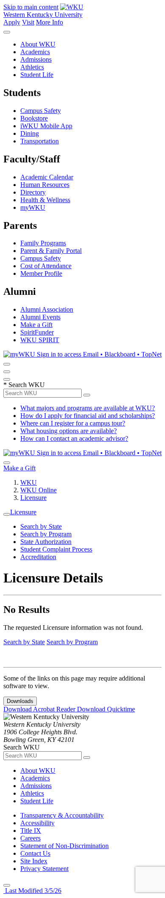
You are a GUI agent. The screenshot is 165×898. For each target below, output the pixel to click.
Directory (33, 192)
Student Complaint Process (56, 549)
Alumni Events (40, 317)
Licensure (33, 497)
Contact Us (35, 853)
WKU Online (38, 490)
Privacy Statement (44, 868)
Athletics (32, 67)
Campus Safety (40, 110)
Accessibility (37, 823)
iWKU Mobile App (46, 125)
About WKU (37, 44)
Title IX (30, 830)
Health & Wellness (45, 199)
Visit (28, 22)
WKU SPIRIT (39, 339)
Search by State (41, 526)
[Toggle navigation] (6, 514)
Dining (29, 133)
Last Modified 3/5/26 (32, 890)
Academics (35, 51)
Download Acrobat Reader (40, 709)
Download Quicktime (106, 709)
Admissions (36, 59)
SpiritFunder (37, 332)
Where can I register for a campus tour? (72, 423)
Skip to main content (30, 7)
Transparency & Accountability (62, 815)
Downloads (20, 701)
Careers (30, 838)
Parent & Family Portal (51, 250)
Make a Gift (36, 324)
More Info (49, 22)
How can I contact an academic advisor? (74, 438)
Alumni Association (46, 309)
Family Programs (43, 243)
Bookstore (34, 118)
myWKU (32, 207)
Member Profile (41, 273)
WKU (28, 482)
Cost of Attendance (46, 265)
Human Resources (44, 184)
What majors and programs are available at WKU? (87, 408)
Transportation (39, 141)
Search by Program (46, 534)
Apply (11, 22)
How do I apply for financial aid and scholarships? (87, 415)
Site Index (33, 861)
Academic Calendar (46, 177)
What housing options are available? (68, 430)
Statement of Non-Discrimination (64, 845)
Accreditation (38, 556)
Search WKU (24, 384)
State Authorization (46, 541)
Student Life (36, 74)
